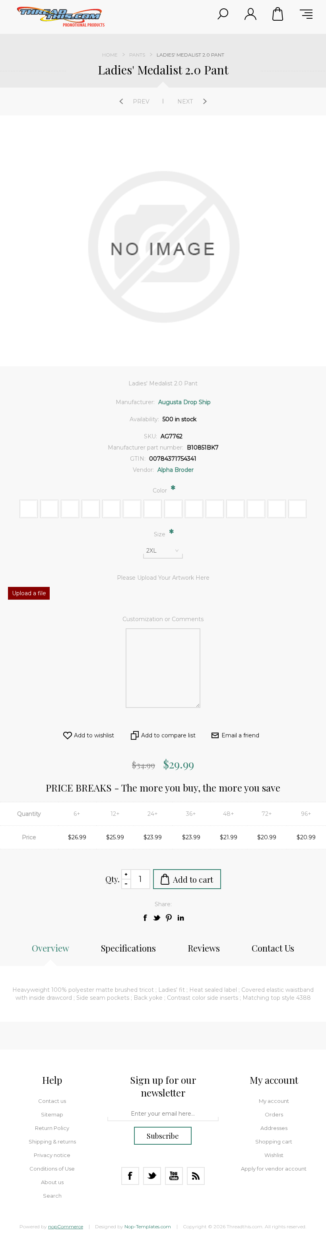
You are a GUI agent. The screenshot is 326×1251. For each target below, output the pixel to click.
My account (274, 1101)
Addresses (273, 1128)
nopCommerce (65, 1226)
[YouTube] (174, 1176)
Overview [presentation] (50, 948)
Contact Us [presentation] (273, 948)
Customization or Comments (163, 619)
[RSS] (196, 1176)
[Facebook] (130, 1176)
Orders (274, 1114)
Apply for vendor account (274, 1168)
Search (52, 1195)
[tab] (50, 952)
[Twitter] (152, 1176)
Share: (163, 904)
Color (161, 490)
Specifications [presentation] (128, 948)
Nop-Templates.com (147, 1226)
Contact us (52, 1101)
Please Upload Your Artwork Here (163, 577)
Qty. (112, 879)
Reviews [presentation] (204, 948)
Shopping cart (278, 14)
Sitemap (52, 1114)
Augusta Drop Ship (184, 402)
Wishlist (273, 1155)
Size (160, 534)
